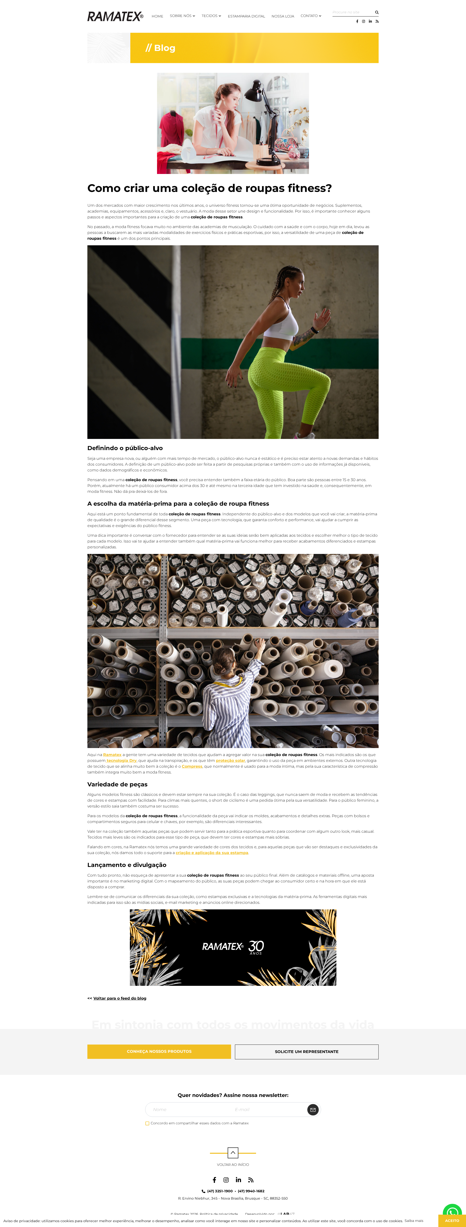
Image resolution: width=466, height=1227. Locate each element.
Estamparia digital (246, 16)
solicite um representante (307, 1051)
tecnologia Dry (121, 760)
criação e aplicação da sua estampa (212, 852)
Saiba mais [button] (414, 1221)
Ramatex (112, 754)
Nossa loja (283, 16)
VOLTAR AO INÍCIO (233, 1164)
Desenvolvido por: (260, 1214)
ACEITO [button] (452, 1221)
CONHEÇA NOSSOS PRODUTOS (159, 1051)
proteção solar (230, 760)
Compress (192, 766)
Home (157, 16)
